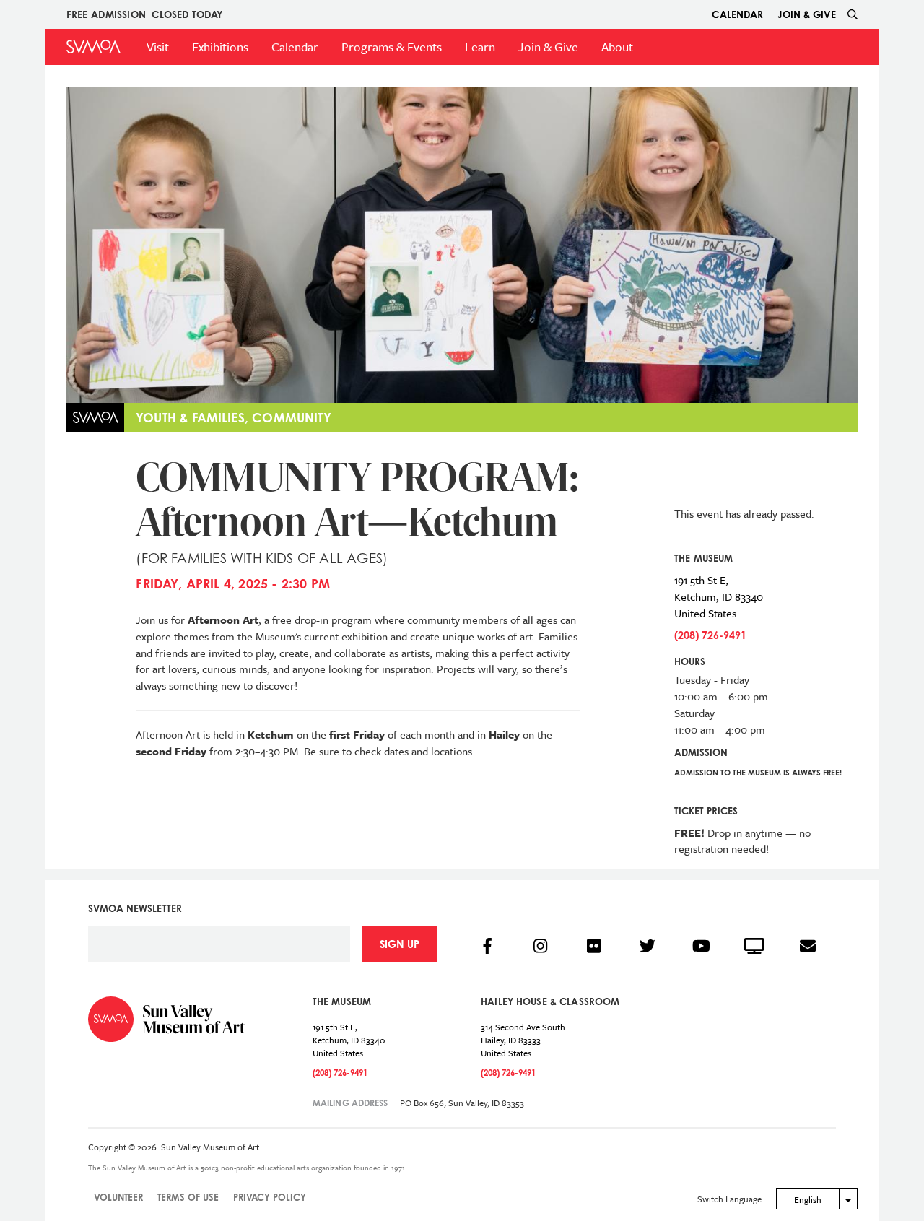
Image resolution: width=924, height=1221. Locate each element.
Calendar (737, 14)
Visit (158, 47)
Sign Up (399, 944)
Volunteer (118, 1197)
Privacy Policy (269, 1197)
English (807, 1199)
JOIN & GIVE (806, 14)
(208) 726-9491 (710, 635)
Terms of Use (188, 1197)
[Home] (93, 46)
